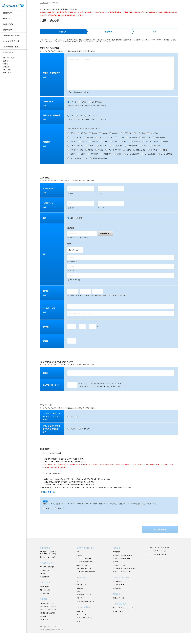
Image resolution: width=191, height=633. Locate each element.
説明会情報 (43, 616)
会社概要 (115, 562)
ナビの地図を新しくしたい (84, 595)
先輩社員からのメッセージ (48, 606)
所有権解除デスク (118, 585)
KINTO (78, 621)
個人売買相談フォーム (46, 577)
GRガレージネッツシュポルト (122, 608)
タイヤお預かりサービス (83, 568)
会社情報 (5, 60)
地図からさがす (44, 587)
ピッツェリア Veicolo (156, 551)
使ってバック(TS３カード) (84, 618)
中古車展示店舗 (44, 593)
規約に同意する (48, 492)
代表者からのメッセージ (47, 603)
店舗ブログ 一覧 (118, 598)
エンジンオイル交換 (82, 565)
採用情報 (5, 63)
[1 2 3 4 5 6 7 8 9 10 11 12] (82, 326)
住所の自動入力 (105, 233)
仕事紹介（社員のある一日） (48, 610)
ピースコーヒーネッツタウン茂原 (160, 547)
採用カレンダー (44, 620)
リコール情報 (7, 69)
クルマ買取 (43, 573)
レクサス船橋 (117, 612)
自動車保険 (79, 588)
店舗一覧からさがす (46, 590)
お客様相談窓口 (117, 581)
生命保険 (79, 591)
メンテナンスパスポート (83, 558)
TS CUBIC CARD (81, 585)
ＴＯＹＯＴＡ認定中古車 (47, 567)
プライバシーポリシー (9, 58)
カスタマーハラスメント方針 (121, 571)
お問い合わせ (117, 588)
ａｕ (77, 581)
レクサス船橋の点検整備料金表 (85, 571)
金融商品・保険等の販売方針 (121, 558)
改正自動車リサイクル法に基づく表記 (124, 568)
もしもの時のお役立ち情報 (84, 562)
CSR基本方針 (117, 552)
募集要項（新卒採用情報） (48, 613)
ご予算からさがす (45, 570)
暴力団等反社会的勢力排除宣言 (122, 555)
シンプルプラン (81, 614)
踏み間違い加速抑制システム (85, 601)
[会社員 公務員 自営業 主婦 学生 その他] (71, 341)
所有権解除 (6, 66)
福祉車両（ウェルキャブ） (48, 557)
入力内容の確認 (160, 529)
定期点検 (79, 555)
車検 (77, 552)
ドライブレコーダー (82, 598)
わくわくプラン (81, 611)
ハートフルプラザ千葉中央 (158, 555)
